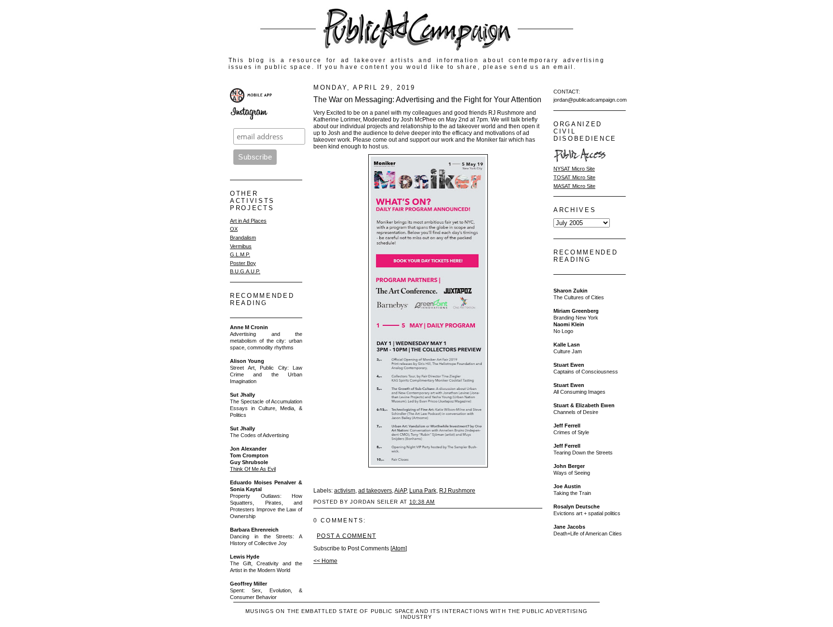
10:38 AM (422, 502)
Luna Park (422, 490)
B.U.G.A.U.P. (245, 271)
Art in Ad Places (248, 221)
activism (344, 490)
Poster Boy (243, 263)
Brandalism (243, 237)
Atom (398, 548)
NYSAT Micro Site (574, 169)
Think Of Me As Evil (253, 469)
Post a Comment (346, 536)
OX (234, 229)
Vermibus (241, 246)
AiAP (400, 490)
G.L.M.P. (240, 254)
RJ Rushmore (457, 490)
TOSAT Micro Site (574, 177)
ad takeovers (375, 490)
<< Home (325, 561)
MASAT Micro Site (574, 186)
